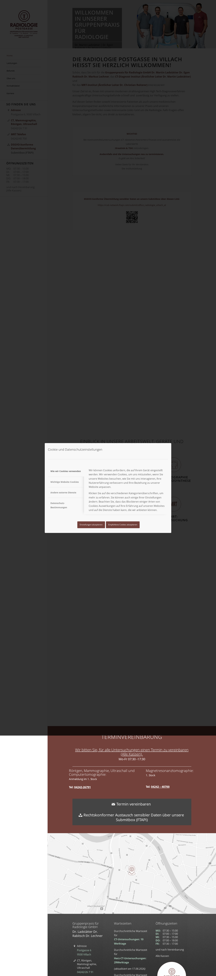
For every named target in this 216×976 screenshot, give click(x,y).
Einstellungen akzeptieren (91, 524)
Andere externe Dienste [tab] (63, 492)
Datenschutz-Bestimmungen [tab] (58, 505)
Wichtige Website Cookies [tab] (64, 481)
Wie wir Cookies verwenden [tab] (65, 471)
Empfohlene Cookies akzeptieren (122, 524)
